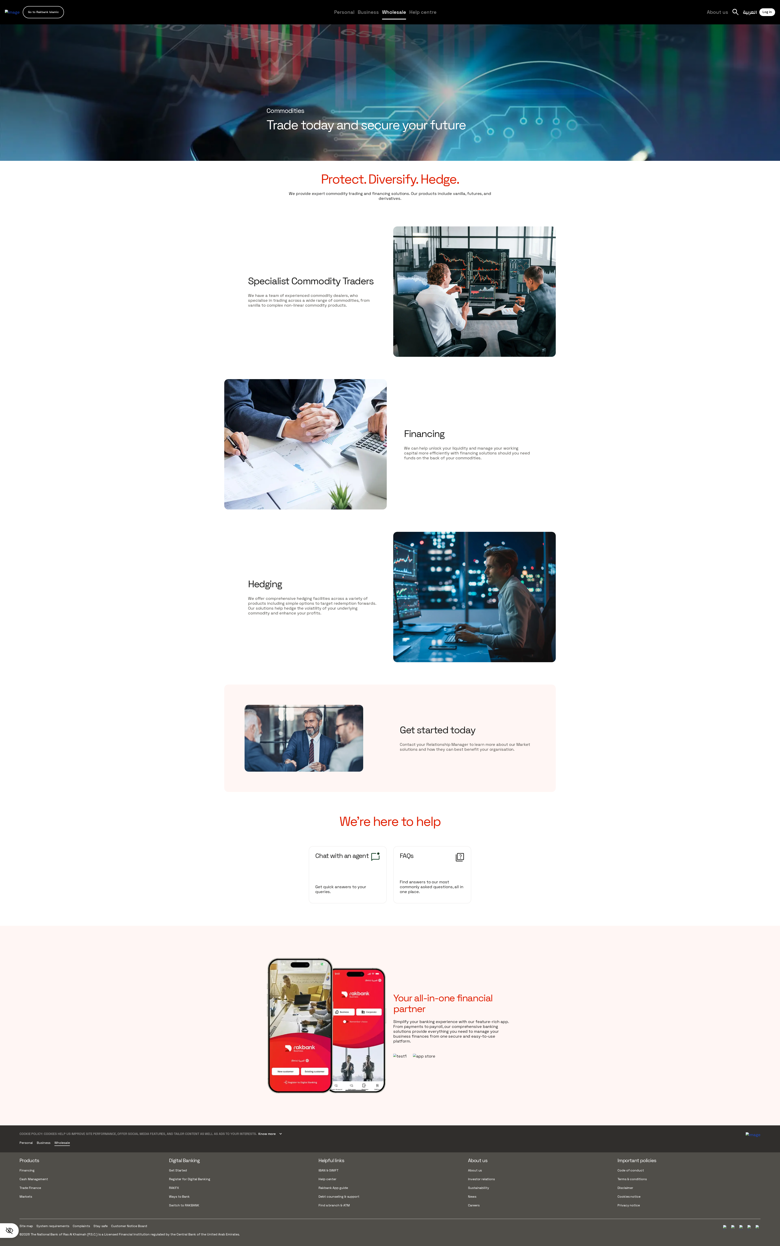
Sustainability (478, 1188)
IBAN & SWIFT (328, 1170)
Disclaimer (625, 1188)
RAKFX (174, 1188)
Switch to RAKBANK (184, 1205)
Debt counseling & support (338, 1196)
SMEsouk (480, 15)
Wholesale (394, 12)
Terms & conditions (632, 1179)
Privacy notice (629, 1205)
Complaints (81, 1226)
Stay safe (100, 1226)
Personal (344, 12)
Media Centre (456, 15)
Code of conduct (631, 1170)
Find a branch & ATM (334, 1205)
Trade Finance (30, 1188)
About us (717, 12)
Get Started (178, 1170)
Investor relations (481, 1179)
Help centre (423, 12)
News (472, 1196)
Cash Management (34, 1179)
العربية (750, 12)
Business (368, 12)
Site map (26, 1226)
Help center (327, 1179)
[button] (43, 12)
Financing (27, 1170)
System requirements (52, 1226)
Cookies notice (629, 1196)
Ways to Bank (179, 1196)
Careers (481, 15)
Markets (26, 1196)
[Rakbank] (753, 1134)
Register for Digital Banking (189, 1179)
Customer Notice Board (129, 1226)
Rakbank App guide (333, 1188)
